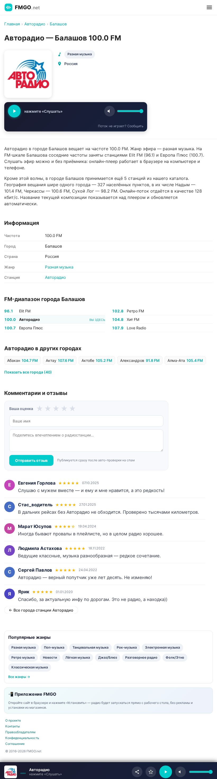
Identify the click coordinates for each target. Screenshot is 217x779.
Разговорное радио (141, 657)
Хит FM (133, 319)
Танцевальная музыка (90, 647)
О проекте (13, 720)
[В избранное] (151, 772)
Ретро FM (135, 311)
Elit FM (24, 311)
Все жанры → (19, 677)
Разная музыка (79, 54)
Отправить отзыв (31, 460)
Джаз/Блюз (107, 657)
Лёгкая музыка (77, 657)
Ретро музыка (23, 657)
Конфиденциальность (22, 738)
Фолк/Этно (175, 657)
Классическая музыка (29, 667)
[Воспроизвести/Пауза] (165, 772)
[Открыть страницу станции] (10, 772)
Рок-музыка (127, 647)
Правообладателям (20, 732)
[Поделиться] (137, 772)
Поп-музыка (54, 647)
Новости (50, 657)
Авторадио (55, 277)
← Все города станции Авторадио (41, 610)
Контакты (12, 726)
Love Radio (136, 328)
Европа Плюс (31, 328)
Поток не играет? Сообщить (120, 126)
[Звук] (109, 111)
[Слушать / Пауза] (14, 111)
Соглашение (15, 744)
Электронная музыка (162, 647)
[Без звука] (180, 772)
